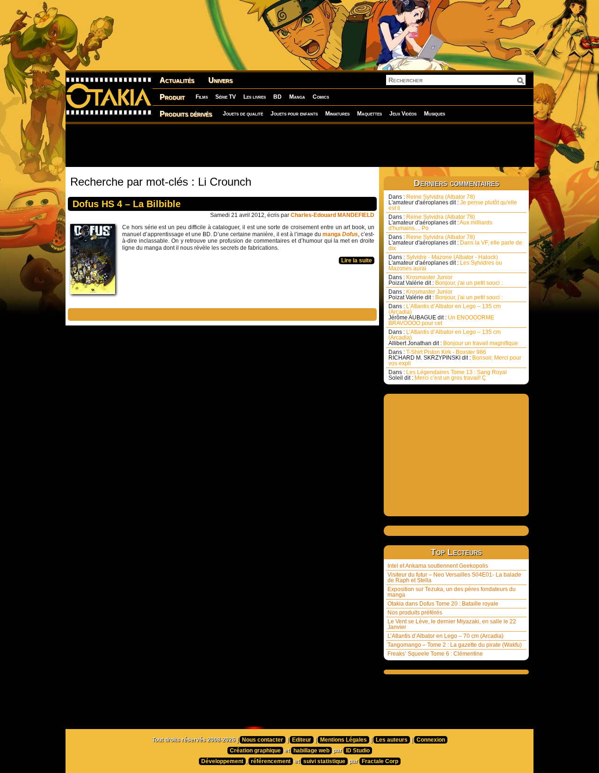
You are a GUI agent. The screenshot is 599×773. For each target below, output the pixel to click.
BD (277, 97)
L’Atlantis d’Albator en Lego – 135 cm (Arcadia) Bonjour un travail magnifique (453, 338)
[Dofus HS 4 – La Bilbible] (95, 261)
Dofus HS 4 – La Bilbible (127, 204)
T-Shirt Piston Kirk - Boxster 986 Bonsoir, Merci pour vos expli (454, 358)
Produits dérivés (186, 114)
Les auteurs (392, 740)
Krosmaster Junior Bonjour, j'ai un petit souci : (445, 280)
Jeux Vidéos (402, 113)
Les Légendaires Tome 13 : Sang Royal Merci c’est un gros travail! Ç (447, 375)
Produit (172, 97)
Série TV (225, 97)
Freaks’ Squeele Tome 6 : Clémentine (435, 653)
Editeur (301, 740)
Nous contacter (262, 740)
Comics (321, 97)
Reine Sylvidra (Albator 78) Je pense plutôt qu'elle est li (452, 202)
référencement (271, 761)
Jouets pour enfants (294, 113)
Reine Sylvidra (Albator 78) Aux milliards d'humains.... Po (440, 222)
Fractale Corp (380, 761)
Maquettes (369, 113)
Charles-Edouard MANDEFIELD (332, 215)
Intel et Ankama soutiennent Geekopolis (437, 566)
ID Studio (358, 750)
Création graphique (255, 750)
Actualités (177, 80)
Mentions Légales (343, 740)
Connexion (430, 740)
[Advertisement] (299, 145)
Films (202, 97)
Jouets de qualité (243, 113)
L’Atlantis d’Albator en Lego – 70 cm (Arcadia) (445, 636)
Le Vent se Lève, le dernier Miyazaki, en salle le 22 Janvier (451, 624)
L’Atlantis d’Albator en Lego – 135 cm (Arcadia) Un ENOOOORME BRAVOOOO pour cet (444, 314)
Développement (222, 761)
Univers (220, 80)
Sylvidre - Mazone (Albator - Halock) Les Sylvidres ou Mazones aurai (445, 263)
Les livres (254, 97)
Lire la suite (356, 260)
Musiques (434, 113)
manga (340, 234)
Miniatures (337, 113)
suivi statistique (324, 761)
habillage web (311, 750)
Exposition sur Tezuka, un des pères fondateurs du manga (451, 592)
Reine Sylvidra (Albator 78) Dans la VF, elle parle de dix (455, 243)
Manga (297, 97)
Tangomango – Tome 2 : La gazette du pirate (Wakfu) (454, 645)
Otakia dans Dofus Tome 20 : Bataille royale (442, 603)
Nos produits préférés (414, 612)
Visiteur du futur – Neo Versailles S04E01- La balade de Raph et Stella (454, 577)
